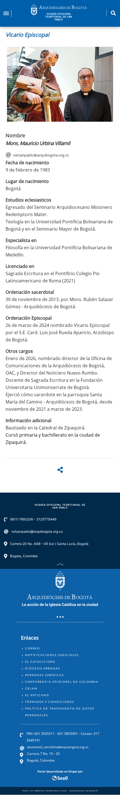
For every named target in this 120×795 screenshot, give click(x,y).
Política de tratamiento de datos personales (59, 712)
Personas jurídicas (44, 675)
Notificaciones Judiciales (52, 655)
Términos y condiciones (49, 701)
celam (31, 688)
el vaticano (37, 695)
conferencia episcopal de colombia (62, 681)
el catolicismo (40, 661)
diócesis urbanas (42, 668)
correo (32, 648)
